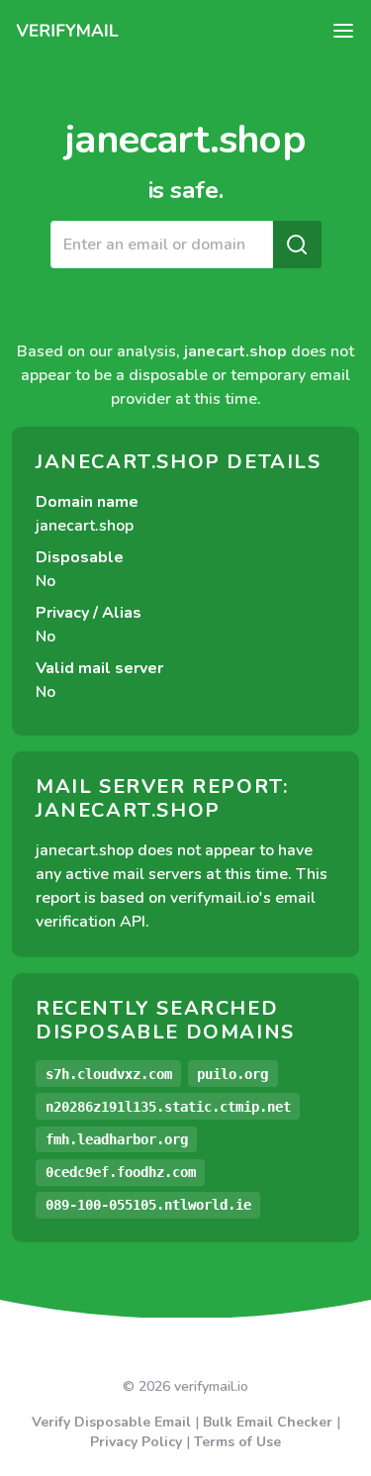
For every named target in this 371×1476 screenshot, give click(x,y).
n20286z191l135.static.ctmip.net (168, 1107)
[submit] (297, 244)
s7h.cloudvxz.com (109, 1074)
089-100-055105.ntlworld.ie (148, 1205)
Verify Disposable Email (111, 1422)
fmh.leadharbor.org (117, 1139)
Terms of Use (237, 1441)
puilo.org (232, 1074)
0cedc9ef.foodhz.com (121, 1172)
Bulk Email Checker (267, 1422)
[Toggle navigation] (343, 31)
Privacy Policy (136, 1441)
